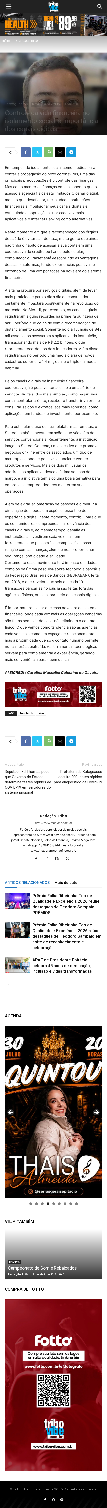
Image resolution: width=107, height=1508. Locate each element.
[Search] (100, 6)
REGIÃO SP (71, 104)
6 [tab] (59, 1203)
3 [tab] (42, 1203)
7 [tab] (65, 1203)
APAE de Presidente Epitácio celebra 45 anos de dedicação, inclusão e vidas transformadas (62, 965)
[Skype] (59, 859)
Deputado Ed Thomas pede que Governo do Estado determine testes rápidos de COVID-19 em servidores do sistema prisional (28, 782)
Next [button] (96, 1112)
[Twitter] (37, 152)
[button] (8, 6)
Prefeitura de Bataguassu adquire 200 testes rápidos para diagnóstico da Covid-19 (78, 776)
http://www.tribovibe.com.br (53, 823)
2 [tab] (36, 1203)
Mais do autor (66, 882)
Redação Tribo (53, 815)
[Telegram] (71, 152)
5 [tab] (53, 1203)
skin (41, 713)
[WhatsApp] (49, 152)
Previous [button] (10, 1112)
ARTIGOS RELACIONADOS (27, 882)
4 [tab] (48, 1203)
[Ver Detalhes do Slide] (53, 1385)
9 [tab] (76, 1203)
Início (6, 41)
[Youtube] (62, 1500)
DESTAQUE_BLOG (27, 41)
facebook (26, 713)
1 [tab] (30, 1203)
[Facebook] (26, 152)
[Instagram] (48, 859)
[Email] (60, 152)
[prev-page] (8, 984)
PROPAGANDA (52, 104)
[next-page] (16, 984)
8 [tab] (70, 1203)
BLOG (35, 104)
